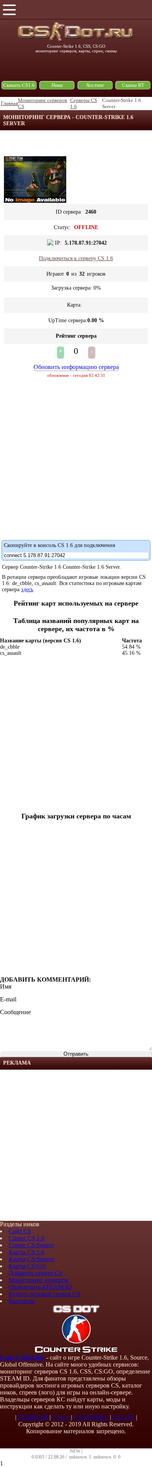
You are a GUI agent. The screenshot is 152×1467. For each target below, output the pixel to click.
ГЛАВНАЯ (33, 1417)
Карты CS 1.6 (26, 1252)
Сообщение (15, 1012)
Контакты (22, 1301)
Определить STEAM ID (40, 1287)
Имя (5, 986)
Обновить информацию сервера (76, 367)
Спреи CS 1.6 (26, 1238)
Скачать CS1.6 (19, 85)
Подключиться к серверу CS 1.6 (76, 258)
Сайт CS (20, 1231)
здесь (27, 589)
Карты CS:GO (27, 1266)
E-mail (8, 999)
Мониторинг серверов (38, 1280)
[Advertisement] (76, 1145)
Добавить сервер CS (35, 1273)
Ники (57, 85)
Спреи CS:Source (31, 1245)
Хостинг (95, 85)
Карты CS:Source (31, 1259)
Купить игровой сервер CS (44, 1294)
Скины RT (133, 85)
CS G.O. (123, 1417)
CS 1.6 (60, 1417)
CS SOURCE (91, 1417)
